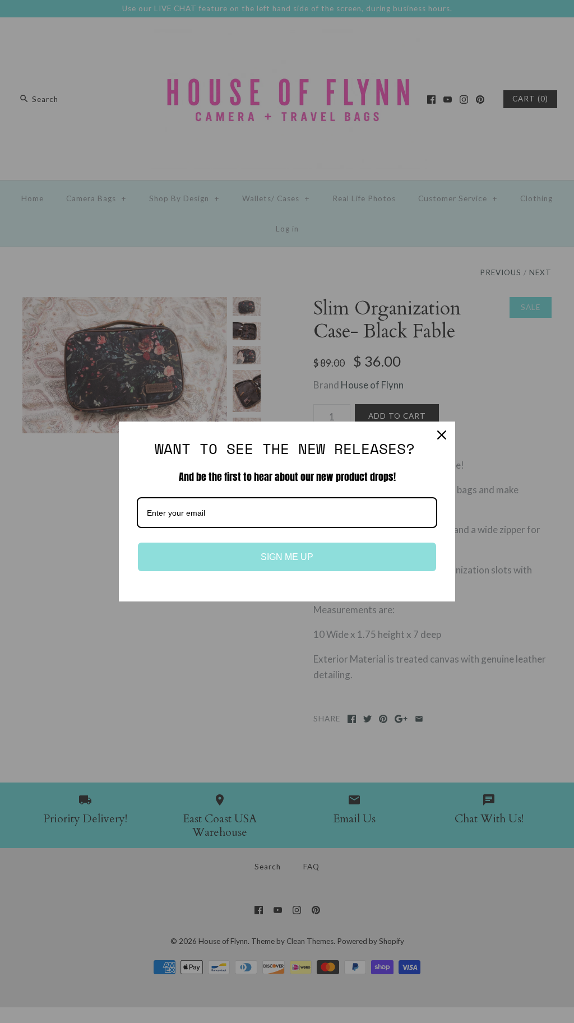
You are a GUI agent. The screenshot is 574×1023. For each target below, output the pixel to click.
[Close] (441, 435)
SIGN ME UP (287, 557)
